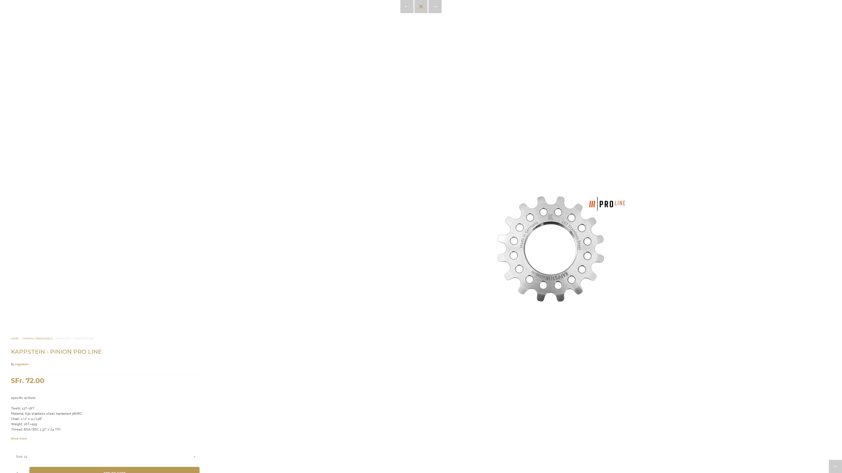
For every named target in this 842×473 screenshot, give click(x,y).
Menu (403, 57)
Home (14, 338)
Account (415, 57)
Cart (439, 57)
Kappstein (22, 364)
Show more (19, 438)
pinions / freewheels (37, 338)
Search (427, 57)
